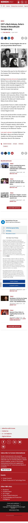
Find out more (6, 469)
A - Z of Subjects (7, 433)
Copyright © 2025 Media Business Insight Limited (14, 507)
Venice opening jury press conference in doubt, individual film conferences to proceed (18, 168)
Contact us (5, 431)
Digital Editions (6, 436)
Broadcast (6, 489)
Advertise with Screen (8, 428)
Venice (8, 6)
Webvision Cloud (18, 515)
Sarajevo (5, 146)
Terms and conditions (13, 503)
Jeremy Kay (13, 201)
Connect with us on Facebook (3, 442)
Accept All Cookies (14, 285)
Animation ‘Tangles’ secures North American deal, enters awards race (18, 196)
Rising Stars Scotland (17, 6)
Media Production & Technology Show (14, 480)
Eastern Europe (7, 143)
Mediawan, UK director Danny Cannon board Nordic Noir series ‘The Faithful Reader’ (18, 300)
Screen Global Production (10, 495)
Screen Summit (7, 478)
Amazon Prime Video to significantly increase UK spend (17, 313)
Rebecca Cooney (15, 318)
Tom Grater (6, 32)
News (2, 21)
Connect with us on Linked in (15, 442)
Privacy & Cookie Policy (13, 505)
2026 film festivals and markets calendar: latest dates (17, 182)
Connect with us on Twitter (9, 442)
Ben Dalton (13, 173)
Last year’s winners (6, 132)
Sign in (7, 35)
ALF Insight (6, 493)
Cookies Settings (14, 281)
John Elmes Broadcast (18, 319)
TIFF (4, 6)
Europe (15, 143)
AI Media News (7, 491)
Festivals (21, 143)
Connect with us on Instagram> (3, 447)
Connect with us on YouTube (20, 442)
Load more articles (14, 208)
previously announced (11, 79)
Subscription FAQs (14, 510)
